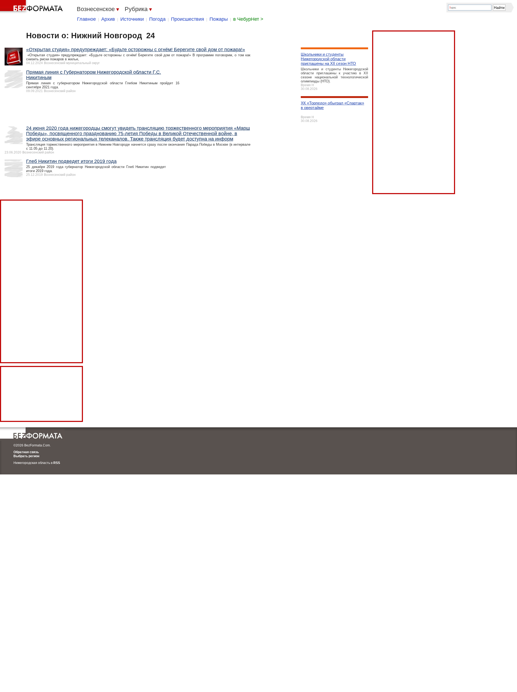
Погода (157, 19)
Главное (86, 19)
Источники (132, 19)
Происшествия (187, 19)
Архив (108, 19)
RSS (56, 463)
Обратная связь (26, 452)
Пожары (218, 19)
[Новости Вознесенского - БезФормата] (32, 6)
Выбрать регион (26, 456)
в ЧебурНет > (248, 19)
